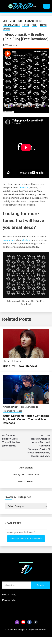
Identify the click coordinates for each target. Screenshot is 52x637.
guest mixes (9, 239)
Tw (36, 622)
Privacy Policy (9, 599)
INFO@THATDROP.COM (26, 474)
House (25, 24)
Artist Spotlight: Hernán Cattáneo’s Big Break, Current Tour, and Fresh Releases (26, 419)
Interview (17, 361)
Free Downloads (11, 24)
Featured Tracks (33, 20)
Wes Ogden (11, 45)
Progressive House (12, 410)
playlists (26, 239)
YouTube (23, 622)
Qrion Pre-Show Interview (20, 366)
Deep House (16, 20)
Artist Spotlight (10, 406)
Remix (43, 24)
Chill (5, 20)
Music (34, 24)
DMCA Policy (9, 594)
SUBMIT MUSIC (26, 481)
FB (29, 622)
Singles (6, 28)
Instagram (17, 622)
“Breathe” (24, 187)
